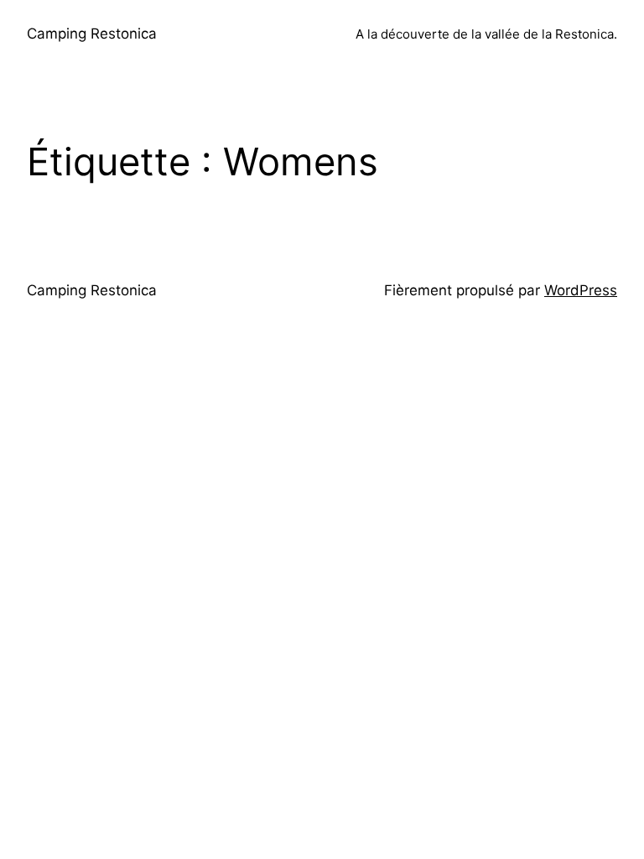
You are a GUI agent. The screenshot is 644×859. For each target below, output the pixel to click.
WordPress (580, 290)
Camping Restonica (92, 33)
